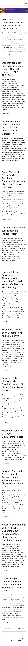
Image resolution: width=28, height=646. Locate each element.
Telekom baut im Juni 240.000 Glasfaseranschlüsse (12, 433)
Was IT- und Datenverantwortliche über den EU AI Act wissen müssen (13, 24)
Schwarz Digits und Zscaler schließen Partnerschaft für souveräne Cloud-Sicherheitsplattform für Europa (12, 479)
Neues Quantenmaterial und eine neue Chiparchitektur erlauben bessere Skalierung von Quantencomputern (14, 532)
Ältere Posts (22, 628)
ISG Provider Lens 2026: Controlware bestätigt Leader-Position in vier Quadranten (11, 127)
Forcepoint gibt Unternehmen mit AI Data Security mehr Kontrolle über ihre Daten (12, 584)
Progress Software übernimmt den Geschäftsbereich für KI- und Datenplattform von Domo (13, 384)
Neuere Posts (6, 628)
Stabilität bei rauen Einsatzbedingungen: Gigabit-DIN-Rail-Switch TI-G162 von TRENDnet (12, 69)
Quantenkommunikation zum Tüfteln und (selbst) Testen (14, 230)
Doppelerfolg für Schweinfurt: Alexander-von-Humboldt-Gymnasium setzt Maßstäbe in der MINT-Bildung (13, 280)
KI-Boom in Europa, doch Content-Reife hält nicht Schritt (12, 332)
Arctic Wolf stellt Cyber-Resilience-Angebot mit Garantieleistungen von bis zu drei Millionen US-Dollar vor (14, 180)
